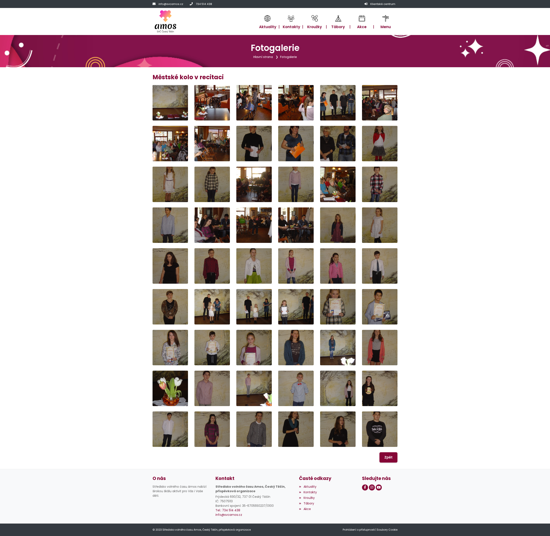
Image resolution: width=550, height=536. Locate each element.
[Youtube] (379, 487)
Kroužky (309, 498)
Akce (307, 509)
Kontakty (310, 492)
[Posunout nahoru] (540, 526)
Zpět (388, 457)
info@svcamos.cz (171, 4)
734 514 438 (204, 4)
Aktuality (310, 486)
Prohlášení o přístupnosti (359, 529)
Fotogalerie (288, 57)
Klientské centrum (382, 4)
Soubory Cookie (387, 529)
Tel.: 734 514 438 (227, 510)
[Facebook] (365, 487)
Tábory (309, 503)
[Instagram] (372, 487)
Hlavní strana (263, 57)
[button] (385, 22)
